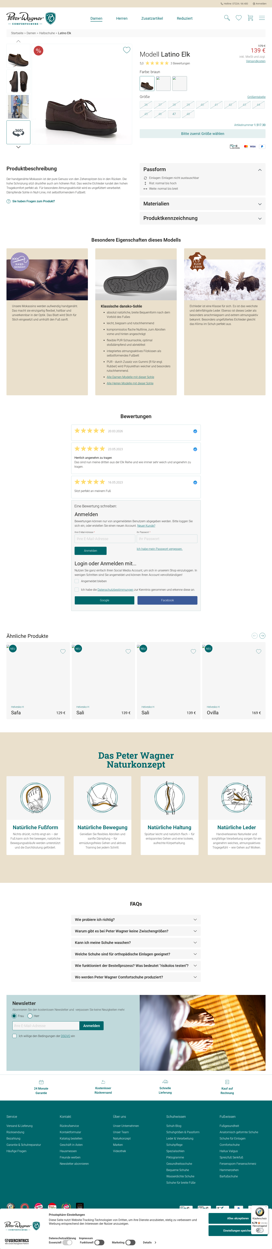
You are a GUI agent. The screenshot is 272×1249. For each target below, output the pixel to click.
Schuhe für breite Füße (180, 1182)
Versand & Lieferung (19, 1126)
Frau (21, 1016)
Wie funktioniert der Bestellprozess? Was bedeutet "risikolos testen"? (132, 965)
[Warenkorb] (250, 18)
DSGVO (65, 1036)
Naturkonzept (122, 1138)
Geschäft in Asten (71, 1145)
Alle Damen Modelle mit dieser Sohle (130, 377)
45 (148, 114)
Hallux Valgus (229, 1151)
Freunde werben (70, 1157)
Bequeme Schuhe (177, 1170)
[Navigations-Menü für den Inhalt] (262, 19)
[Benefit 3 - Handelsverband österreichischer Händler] (38, 1207)
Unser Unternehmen (126, 1126)
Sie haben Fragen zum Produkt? (33, 201)
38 (176, 105)
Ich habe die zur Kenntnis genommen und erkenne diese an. (138, 589)
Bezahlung (13, 1138)
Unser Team (121, 1132)
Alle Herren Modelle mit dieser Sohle (130, 383)
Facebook (167, 600)
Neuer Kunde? (146, 525)
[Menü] (266, 1207)
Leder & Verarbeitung (179, 1138)
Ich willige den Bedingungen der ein (47, 1036)
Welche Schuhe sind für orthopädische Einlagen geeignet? (122, 954)
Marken (118, 1145)
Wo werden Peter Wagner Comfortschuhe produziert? (119, 977)
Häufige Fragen (16, 1151)
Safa (16, 712)
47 (174, 114)
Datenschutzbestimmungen (115, 589)
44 (261, 105)
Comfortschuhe (230, 1145)
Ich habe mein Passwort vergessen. (160, 549)
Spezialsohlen (175, 1151)
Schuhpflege (174, 1145)
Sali (80, 712)
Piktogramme (175, 1157)
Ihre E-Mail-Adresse (85, 532)
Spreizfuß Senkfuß (231, 1157)
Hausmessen (68, 1151)
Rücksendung (15, 1132)
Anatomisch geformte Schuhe (239, 1132)
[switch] (259, 1230)
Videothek (119, 1151)
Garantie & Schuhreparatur (23, 1145)
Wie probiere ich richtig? (95, 919)
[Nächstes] (18, 147)
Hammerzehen (229, 1170)
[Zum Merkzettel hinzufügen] (126, 49)
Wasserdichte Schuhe (180, 1176)
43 (247, 105)
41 (219, 105)
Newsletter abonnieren (74, 1163)
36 (148, 105)
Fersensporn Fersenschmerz (238, 1163)
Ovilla (213, 712)
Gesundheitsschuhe (179, 1163)
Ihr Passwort (143, 532)
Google (104, 600)
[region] (69, 95)
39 (190, 105)
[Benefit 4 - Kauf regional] (52, 1207)
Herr (36, 1016)
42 (233, 105)
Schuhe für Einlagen (233, 1138)
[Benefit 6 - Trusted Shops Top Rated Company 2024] (80, 1207)
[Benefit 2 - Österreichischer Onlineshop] (24, 1207)
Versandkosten (256, 61)
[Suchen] (227, 18)
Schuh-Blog (173, 1126)
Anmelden (90, 550)
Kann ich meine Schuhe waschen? (103, 942)
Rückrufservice (69, 1126)
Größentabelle (256, 97)
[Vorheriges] (18, 41)
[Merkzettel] (238, 18)
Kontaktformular (70, 1132)
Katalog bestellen (71, 1138)
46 (162, 114)
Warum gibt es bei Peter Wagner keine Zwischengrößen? (121, 931)
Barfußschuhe (229, 1176)
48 (190, 114)
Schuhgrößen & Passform (182, 1132)
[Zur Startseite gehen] (31, 18)
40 (205, 105)
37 (162, 105)
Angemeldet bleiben (94, 581)
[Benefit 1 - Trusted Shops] (10, 1207)
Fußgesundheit (229, 1126)
